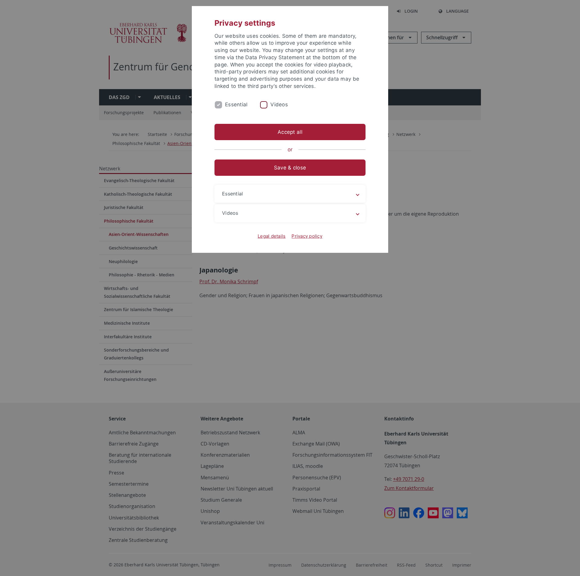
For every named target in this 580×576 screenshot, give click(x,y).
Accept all (290, 132)
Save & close (290, 168)
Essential (236, 104)
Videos (279, 104)
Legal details (271, 236)
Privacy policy (307, 236)
